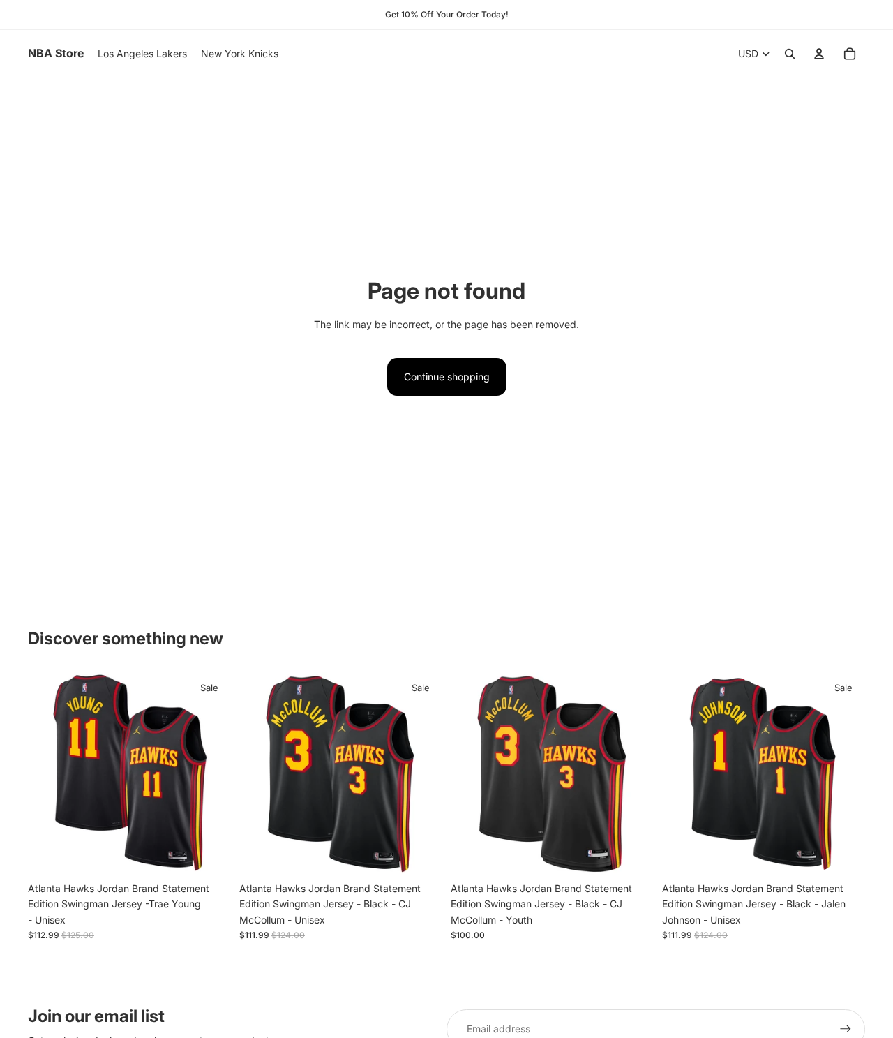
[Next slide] (210, 773)
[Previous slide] (49, 773)
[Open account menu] (819, 53)
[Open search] (789, 53)
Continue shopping (447, 377)
